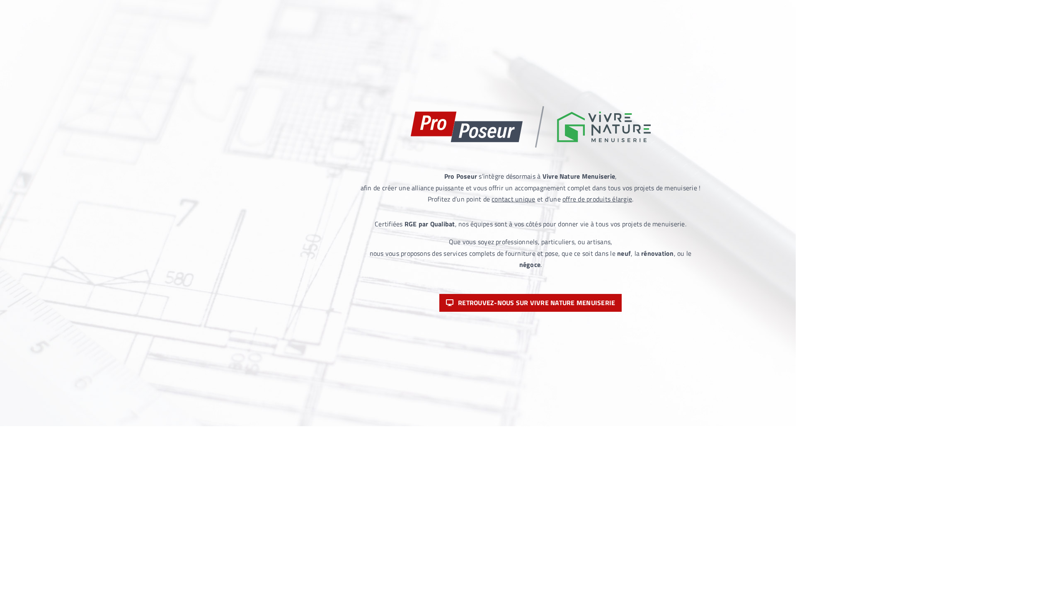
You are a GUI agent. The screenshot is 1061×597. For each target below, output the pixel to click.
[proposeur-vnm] (531, 109)
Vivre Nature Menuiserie (579, 176)
